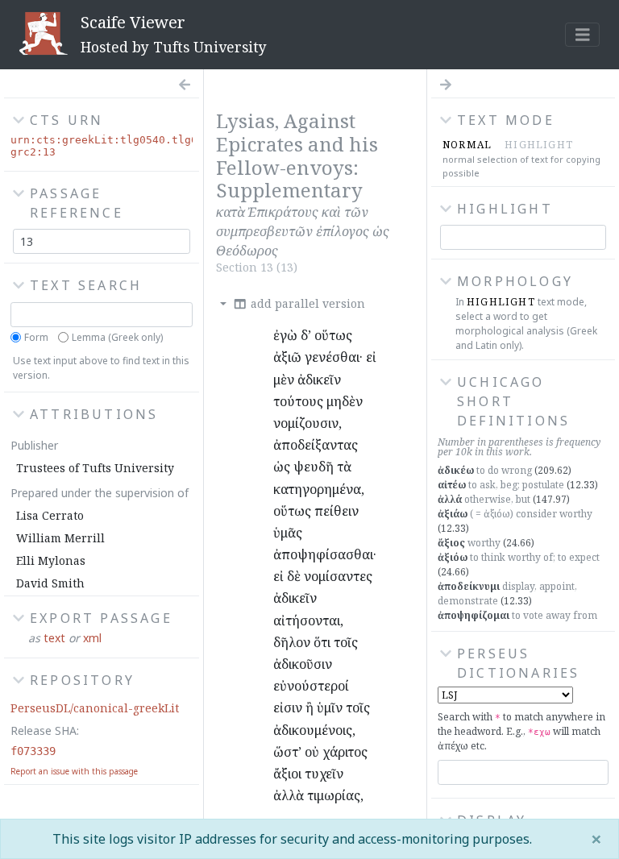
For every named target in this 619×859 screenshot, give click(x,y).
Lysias (245, 120)
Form (36, 337)
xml (92, 637)
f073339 (33, 751)
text (54, 637)
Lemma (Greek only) (117, 337)
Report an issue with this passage (74, 771)
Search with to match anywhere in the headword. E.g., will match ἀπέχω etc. (521, 731)
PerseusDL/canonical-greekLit (94, 708)
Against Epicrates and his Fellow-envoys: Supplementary (297, 155)
